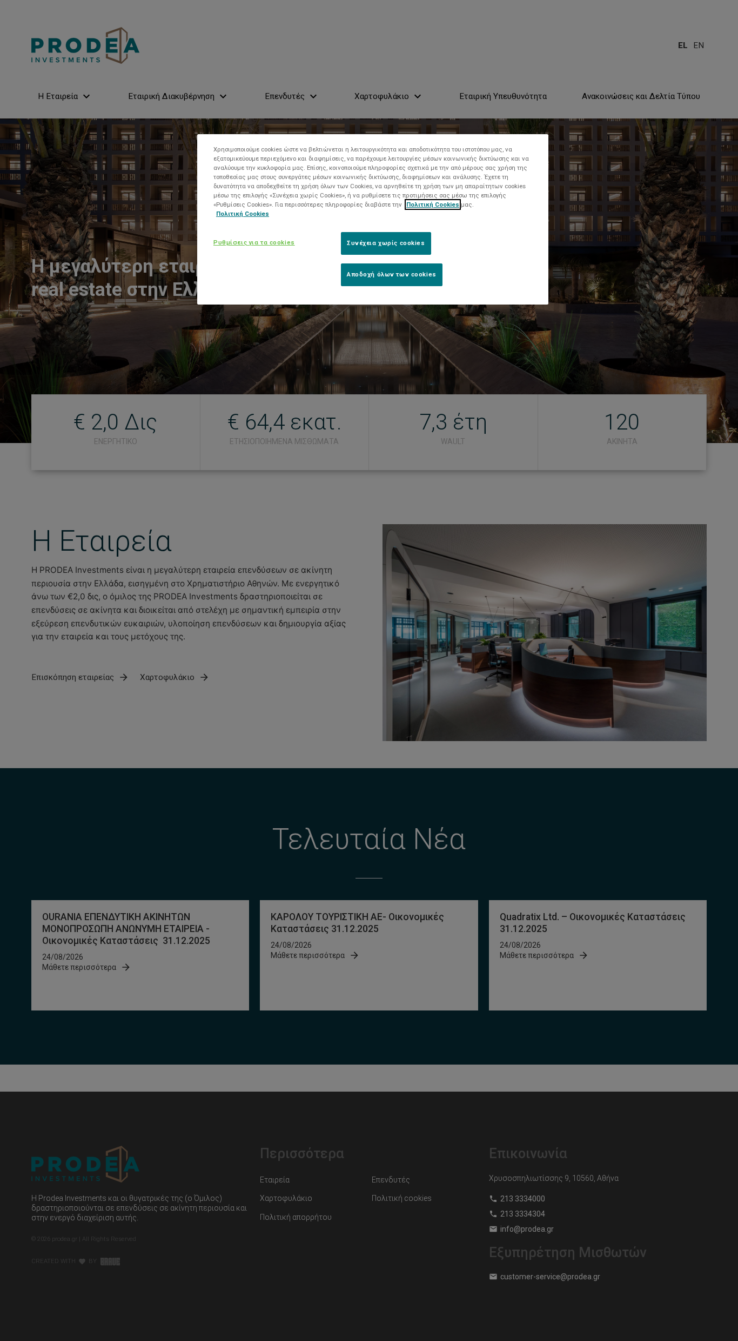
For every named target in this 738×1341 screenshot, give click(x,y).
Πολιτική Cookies (432, 204)
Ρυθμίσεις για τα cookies (254, 242)
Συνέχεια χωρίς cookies (386, 243)
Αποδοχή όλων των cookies (392, 274)
